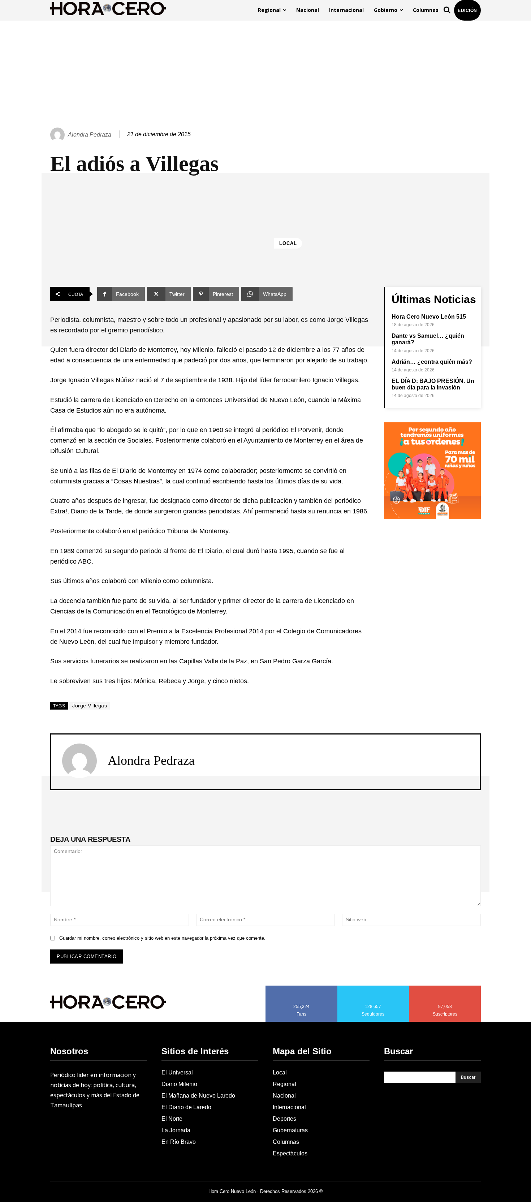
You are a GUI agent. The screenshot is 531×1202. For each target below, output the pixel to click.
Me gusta (301, 988)
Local (288, 243)
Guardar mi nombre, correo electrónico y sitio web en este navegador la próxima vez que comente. (162, 938)
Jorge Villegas (89, 705)
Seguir (373, 988)
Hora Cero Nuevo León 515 (429, 317)
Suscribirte (445, 988)
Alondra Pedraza (89, 135)
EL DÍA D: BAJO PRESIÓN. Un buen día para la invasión (433, 384)
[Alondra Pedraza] (58, 135)
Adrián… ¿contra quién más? (432, 362)
